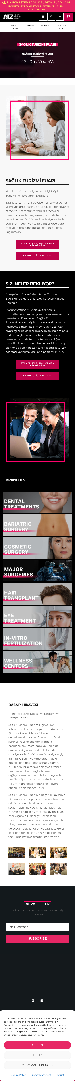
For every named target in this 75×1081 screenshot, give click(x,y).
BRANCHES (45, 27)
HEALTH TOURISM (14, 27)
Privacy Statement (41, 1075)
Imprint (60, 1075)
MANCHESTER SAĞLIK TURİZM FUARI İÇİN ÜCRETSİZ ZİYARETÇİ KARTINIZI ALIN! (36, 6)
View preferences (37, 1065)
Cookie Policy (18, 1075)
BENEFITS (30, 27)
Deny (37, 1055)
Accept (38, 1045)
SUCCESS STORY (62, 27)
